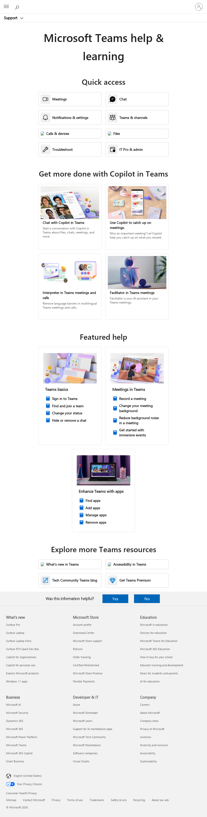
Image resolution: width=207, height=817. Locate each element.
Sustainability (148, 761)
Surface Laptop (15, 633)
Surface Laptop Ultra (18, 641)
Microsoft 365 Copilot (19, 753)
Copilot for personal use (20, 665)
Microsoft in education (154, 625)
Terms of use (75, 800)
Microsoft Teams (16, 745)
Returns (78, 649)
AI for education (150, 681)
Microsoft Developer (85, 713)
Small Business (15, 761)
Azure (76, 704)
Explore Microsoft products (22, 673)
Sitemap (11, 800)
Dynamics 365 (14, 721)
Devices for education (153, 633)
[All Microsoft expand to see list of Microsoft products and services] (6, 7)
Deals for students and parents (159, 673)
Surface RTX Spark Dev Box (22, 649)
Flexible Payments (84, 681)
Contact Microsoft (34, 800)
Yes (115, 598)
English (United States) (28, 776)
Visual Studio (81, 761)
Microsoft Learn (82, 721)
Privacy (56, 800)
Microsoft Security (17, 713)
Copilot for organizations (21, 657)
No (147, 598)
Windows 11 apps (17, 681)
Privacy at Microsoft (152, 729)
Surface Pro (13, 625)
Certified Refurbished (86, 665)
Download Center (83, 633)
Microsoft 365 (14, 729)
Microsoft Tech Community (89, 737)
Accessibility (147, 753)
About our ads (160, 800)
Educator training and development (161, 665)
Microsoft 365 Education (155, 649)
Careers (145, 704)
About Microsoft (150, 713)
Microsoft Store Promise (87, 673)
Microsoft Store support (87, 641)
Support (11, 17)
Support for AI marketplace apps (92, 729)
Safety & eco (118, 800)
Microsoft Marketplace (87, 745)
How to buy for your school (156, 657)
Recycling (139, 800)
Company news (149, 721)
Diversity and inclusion (154, 745)
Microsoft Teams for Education (158, 641)
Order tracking (82, 657)
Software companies (85, 753)
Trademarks (97, 800)
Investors (145, 737)
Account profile (82, 625)
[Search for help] (17, 7)
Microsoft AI (13, 704)
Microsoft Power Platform (21, 737)
